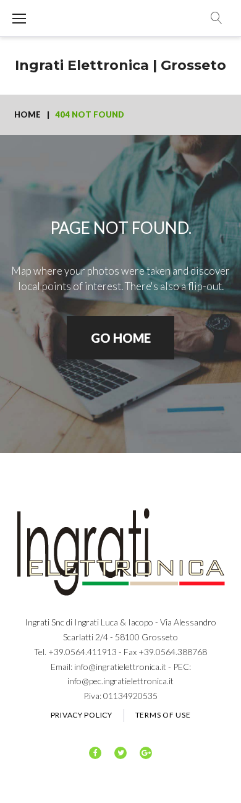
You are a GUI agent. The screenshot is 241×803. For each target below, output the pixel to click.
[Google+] (146, 753)
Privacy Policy (81, 714)
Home (27, 114)
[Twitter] (120, 753)
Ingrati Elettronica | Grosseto (120, 65)
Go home (121, 337)
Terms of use (163, 714)
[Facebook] (95, 753)
